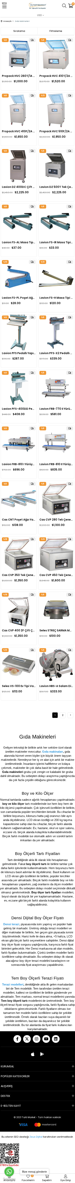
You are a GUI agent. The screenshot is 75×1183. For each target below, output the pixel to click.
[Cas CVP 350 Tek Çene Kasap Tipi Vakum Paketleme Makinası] (19, 554)
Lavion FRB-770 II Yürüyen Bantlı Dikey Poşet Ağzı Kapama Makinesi (56, 409)
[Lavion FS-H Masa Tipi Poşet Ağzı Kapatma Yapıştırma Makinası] (56, 277)
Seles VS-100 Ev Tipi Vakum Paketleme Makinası (19, 686)
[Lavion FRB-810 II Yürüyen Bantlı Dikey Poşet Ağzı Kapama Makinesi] (56, 443)
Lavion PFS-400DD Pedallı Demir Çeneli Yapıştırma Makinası (19, 409)
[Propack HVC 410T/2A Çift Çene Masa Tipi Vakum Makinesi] (56, 55)
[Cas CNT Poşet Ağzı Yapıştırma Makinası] (19, 499)
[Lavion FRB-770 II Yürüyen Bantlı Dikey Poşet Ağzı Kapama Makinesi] (56, 388)
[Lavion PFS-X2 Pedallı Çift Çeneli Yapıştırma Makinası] (56, 332)
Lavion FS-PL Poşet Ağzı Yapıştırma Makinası (19, 298)
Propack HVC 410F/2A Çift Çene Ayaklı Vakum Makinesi (19, 131)
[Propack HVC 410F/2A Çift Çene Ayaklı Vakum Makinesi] (19, 110)
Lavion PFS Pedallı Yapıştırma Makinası (19, 353)
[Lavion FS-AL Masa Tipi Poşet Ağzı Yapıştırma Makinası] (19, 221)
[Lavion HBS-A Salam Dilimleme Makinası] (56, 665)
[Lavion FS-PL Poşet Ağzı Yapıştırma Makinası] (19, 277)
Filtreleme (55, 31)
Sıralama (19, 31)
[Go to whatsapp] (9, 1171)
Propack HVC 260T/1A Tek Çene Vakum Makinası (19, 76)
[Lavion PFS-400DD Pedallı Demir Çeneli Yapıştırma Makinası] (19, 388)
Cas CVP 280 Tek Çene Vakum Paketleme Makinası (56, 520)
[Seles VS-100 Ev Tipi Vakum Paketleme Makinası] (19, 665)
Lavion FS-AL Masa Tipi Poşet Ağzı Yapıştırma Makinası (19, 242)
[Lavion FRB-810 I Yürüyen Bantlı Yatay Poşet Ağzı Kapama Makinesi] (19, 443)
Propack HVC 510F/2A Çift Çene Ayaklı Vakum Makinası (56, 131)
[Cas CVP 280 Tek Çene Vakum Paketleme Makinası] (56, 499)
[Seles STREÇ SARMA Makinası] (56, 610)
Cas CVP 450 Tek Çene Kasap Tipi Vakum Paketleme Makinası (56, 575)
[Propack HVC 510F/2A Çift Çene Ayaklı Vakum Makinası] (56, 110)
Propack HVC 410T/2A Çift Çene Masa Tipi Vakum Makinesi (56, 76)
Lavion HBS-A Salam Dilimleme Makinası (56, 686)
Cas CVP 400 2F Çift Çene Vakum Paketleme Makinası (19, 630)
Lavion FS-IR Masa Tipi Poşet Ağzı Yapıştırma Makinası (56, 242)
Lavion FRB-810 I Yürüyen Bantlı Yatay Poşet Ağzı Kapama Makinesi (19, 464)
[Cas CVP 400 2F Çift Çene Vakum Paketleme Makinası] (19, 610)
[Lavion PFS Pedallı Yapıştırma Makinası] (19, 332)
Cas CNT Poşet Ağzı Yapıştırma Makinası (19, 520)
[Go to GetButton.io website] (9, 1179)
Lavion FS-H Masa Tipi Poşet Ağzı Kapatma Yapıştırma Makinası (56, 298)
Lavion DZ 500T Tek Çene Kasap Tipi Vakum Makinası (56, 187)
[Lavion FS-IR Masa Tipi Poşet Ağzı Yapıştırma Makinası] (56, 221)
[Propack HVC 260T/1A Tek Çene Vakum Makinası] (19, 55)
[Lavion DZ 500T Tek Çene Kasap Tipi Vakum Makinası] (56, 166)
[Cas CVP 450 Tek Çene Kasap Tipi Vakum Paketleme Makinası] (56, 554)
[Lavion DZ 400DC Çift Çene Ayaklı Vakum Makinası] (19, 166)
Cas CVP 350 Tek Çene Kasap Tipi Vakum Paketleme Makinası (19, 575)
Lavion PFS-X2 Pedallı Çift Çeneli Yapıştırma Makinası (56, 353)
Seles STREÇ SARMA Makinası (56, 630)
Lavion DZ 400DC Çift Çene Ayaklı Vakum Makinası (19, 187)
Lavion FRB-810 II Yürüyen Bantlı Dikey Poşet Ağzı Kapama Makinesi (56, 464)
